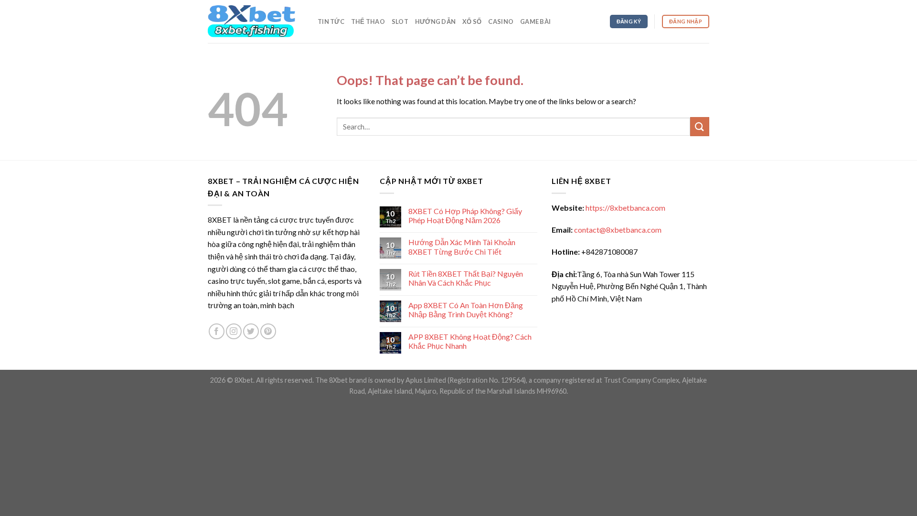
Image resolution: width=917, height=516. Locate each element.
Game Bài (535, 21)
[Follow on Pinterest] (268, 331)
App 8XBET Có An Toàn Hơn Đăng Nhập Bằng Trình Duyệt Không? (465, 310)
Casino (500, 21)
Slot (400, 21)
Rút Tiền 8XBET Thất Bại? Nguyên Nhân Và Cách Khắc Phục (465, 278)
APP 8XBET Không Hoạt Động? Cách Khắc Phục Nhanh (470, 341)
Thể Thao (368, 21)
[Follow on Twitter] (251, 331)
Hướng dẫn (435, 21)
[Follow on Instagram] (234, 331)
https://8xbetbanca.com (625, 207)
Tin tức (331, 21)
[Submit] (699, 126)
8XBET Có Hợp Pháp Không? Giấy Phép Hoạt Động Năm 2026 (465, 215)
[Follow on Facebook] (216, 331)
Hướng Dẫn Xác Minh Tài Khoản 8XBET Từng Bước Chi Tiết (461, 246)
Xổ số (471, 21)
